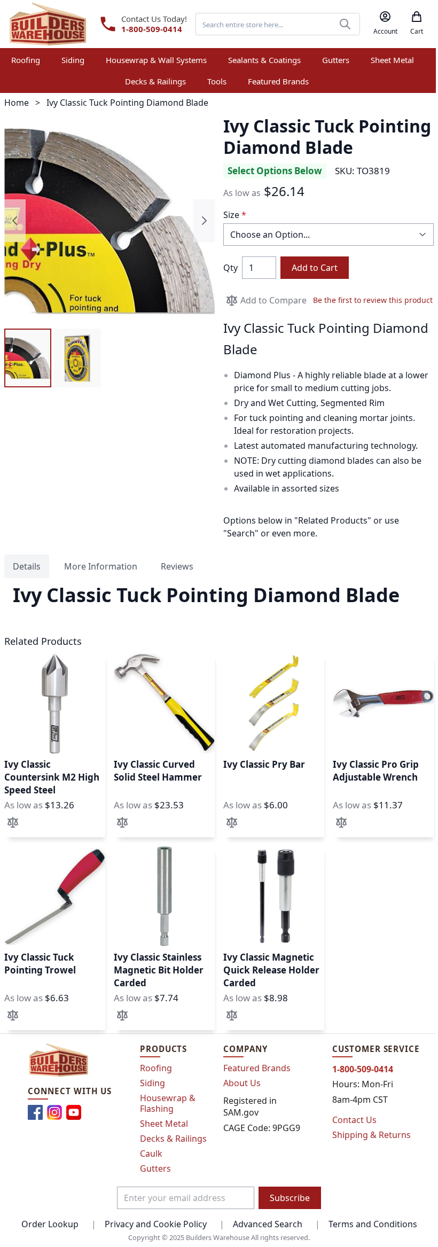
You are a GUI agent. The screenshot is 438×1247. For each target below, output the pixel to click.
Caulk (151, 1153)
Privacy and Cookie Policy (156, 1224)
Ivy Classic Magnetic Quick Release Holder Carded (271, 970)
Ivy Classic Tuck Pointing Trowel (40, 963)
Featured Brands (257, 1068)
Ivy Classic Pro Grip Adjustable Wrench (376, 770)
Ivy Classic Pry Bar (264, 764)
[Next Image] (204, 220)
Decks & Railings (173, 1138)
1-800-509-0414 (151, 29)
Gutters (155, 1168)
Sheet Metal (164, 1123)
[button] (27, 358)
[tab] (26, 566)
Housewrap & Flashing (167, 1103)
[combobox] (277, 24)
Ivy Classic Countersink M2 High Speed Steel (51, 777)
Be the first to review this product (373, 300)
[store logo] (47, 24)
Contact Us (354, 1120)
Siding (152, 1083)
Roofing (156, 1068)
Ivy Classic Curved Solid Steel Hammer (158, 770)
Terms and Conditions (372, 1224)
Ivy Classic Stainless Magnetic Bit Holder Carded (159, 970)
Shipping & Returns (371, 1135)
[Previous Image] (15, 220)
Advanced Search (267, 1224)
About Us (242, 1083)
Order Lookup (50, 1224)
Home (16, 102)
